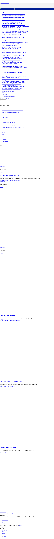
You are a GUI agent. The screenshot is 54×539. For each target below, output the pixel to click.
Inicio (2, 9)
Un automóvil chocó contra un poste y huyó (9, 85)
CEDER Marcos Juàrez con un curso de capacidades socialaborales (11, 182)
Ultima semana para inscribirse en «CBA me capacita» (9, 175)
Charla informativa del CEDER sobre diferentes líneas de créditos (11, 381)
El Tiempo (3, 91)
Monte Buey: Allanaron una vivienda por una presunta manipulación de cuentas (15, 35)
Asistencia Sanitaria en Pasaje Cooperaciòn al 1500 (10, 57)
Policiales (3, 51)
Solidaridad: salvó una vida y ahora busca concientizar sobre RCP (13, 17)
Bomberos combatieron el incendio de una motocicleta (11, 40)
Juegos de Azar (5, 93)
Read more (1, 172)
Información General (3, 166)
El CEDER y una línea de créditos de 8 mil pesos (8, 447)
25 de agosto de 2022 (3, 169)
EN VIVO (3, 1)
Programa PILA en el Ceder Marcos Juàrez (7, 315)
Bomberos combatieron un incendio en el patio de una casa (12, 62)
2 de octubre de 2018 (3, 316)
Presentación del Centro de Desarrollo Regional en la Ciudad (10, 513)
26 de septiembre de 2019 (3, 184)
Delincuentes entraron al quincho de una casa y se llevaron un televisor (14, 82)
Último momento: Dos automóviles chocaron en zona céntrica (12, 23)
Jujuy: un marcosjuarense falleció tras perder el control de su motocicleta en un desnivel (17, 32)
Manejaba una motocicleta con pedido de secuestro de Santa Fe (13, 66)
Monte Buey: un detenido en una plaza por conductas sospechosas (13, 79)
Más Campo (3, 521)
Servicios (3, 92)
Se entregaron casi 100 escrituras (5, 168)
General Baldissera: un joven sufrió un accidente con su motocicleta (13, 20)
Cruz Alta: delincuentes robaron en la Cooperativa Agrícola (12, 88)
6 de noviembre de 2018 (3, 250)
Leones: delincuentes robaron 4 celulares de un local (11, 89)
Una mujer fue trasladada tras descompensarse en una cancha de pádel (14, 67)
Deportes (3, 90)
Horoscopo (5, 94)
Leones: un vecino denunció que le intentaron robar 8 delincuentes (13, 15)
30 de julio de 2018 (2, 515)
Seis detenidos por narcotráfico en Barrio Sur (9, 94)
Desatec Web (21, 525)
